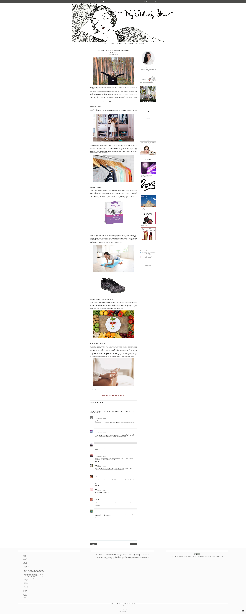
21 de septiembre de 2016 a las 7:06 (100, 466)
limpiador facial (116, 558)
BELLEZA (112, 43)
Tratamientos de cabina (116, 557)
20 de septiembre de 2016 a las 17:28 (100, 418)
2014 (24, 591)
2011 (24, 595)
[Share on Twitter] (99, 402)
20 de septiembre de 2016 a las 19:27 (100, 432)
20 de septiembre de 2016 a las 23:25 (100, 456)
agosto (25, 579)
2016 (24, 563)
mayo (25, 583)
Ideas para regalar (113, 556)
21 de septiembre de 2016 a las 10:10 (100, 477)
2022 (24, 555)
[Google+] (96, 1)
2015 (24, 590)
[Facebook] (91, 1)
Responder (97, 451)
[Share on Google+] (102, 402)
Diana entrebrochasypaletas (100, 510)
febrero (25, 587)
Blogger (127, 609)
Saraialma (148, 250)
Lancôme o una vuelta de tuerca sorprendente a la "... (34, 570)
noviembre (26, 566)
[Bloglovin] (103, 1)
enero (25, 589)
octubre (25, 567)
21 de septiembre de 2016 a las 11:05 (100, 490)
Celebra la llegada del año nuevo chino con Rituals (148, 193)
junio (25, 582)
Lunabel (96, 489)
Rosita (96, 444)
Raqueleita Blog (98, 455)
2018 (24, 560)
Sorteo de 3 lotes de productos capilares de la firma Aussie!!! (146, 176)
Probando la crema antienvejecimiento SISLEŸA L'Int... (34, 571)
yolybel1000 (97, 499)
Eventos (108, 556)
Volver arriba (123, 611)
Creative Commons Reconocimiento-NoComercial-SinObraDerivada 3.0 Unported (209, 556)
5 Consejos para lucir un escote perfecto (31, 575)
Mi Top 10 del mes (130, 556)
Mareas (96, 417)
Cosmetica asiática (108, 554)
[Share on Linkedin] (100, 402)
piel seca (134, 558)
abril (25, 584)
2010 (24, 597)
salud (140, 558)
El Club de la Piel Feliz (145, 554)
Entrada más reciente (94, 544)
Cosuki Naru (180, 556)
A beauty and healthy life (148, 256)
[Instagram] (98, 1)
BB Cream (98, 554)
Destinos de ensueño (131, 554)
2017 (24, 562)
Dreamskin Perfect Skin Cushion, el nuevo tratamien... (34, 576)
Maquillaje (123, 556)
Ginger (96, 476)
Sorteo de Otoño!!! (144, 225)
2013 (24, 593)
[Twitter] (93, 1)
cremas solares (110, 558)
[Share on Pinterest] (97, 402)
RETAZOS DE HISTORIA (139, 43)
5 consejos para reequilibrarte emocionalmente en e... (34, 572)
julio (25, 580)
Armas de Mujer (148, 254)
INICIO (105, 43)
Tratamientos (109, 557)
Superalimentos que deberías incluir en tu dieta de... (33, 574)
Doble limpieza (138, 554)
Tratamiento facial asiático (101, 557)
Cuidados (115, 554)
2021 (24, 556)
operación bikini (130, 558)
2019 (24, 559)
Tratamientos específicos (126, 557)
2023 (24, 554)
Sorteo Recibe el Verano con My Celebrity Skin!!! (147, 209)
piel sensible (137, 558)
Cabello (102, 554)
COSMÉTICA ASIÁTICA (121, 43)
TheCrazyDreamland (99, 430)
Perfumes (143, 556)
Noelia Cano (97, 465)
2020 (24, 558)
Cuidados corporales (122, 554)
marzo (25, 586)
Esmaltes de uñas (103, 556)
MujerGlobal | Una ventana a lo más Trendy (148, 253)
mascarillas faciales (123, 558)
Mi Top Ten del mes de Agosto (30, 578)
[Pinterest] (101, 1)
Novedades (137, 556)
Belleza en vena (148, 257)
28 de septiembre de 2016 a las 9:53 (100, 500)
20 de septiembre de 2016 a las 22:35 (100, 446)
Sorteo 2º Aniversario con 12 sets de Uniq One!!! (147, 242)
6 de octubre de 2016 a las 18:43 (100, 512)
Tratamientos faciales (136, 557)
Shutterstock (94, 389)
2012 (24, 594)
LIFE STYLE (131, 43)
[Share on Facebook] (95, 402)
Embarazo (98, 556)
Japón (119, 556)
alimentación (143, 557)
